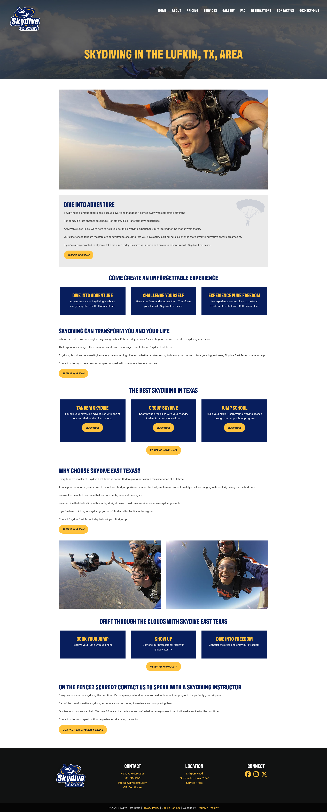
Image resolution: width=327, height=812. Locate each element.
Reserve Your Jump (163, 450)
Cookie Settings (171, 808)
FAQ (243, 10)
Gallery (228, 10)
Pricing (192, 10)
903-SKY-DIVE (309, 10)
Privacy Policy (151, 808)
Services (210, 10)
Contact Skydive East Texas (83, 729)
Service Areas (194, 783)
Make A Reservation (133, 773)
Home (162, 10)
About (176, 10)
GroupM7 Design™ (208, 808)
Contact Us (285, 10)
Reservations (261, 10)
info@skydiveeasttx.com (132, 783)
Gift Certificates (132, 787)
